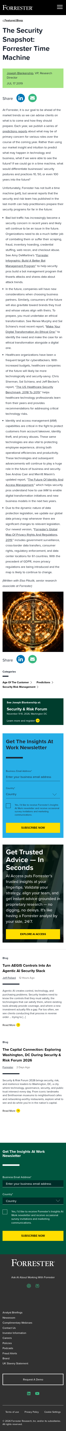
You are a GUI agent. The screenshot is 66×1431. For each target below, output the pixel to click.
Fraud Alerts (10, 1353)
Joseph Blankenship (20, 73)
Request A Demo (33, 1379)
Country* (10, 788)
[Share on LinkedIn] (20, 98)
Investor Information (14, 1333)
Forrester (8, 1067)
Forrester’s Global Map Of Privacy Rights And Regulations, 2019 (32, 534)
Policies (7, 1343)
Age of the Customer (16, 682)
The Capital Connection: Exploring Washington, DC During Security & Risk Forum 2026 (32, 1055)
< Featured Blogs (13, 20)
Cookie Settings (52, 1412)
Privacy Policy (32, 1412)
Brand (6, 1358)
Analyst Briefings (12, 1312)
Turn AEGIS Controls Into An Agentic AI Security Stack (27, 968)
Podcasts (8, 1348)
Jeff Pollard (9, 978)
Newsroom (9, 1317)
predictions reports (15, 131)
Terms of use (12, 1412)
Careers (7, 1338)
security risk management (19, 687)
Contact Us (9, 1328)
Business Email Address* (19, 771)
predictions (43, 682)
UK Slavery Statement (15, 1363)
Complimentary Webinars (17, 1322)
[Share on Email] (32, 98)
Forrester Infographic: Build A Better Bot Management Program (27, 260)
